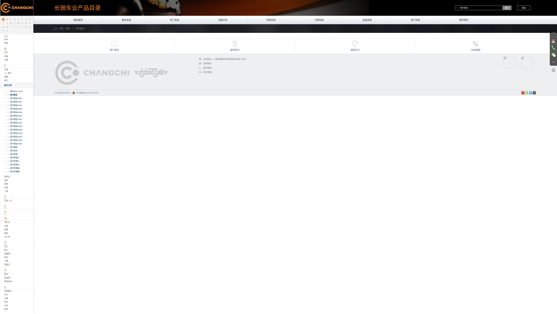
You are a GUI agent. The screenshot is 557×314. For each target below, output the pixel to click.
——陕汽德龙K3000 (13, 112)
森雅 (6, 77)
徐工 (6, 246)
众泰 (6, 298)
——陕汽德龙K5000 (13, 116)
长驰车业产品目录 (77, 8)
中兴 (6, 295)
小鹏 (6, 261)
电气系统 (415, 20)
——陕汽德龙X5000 (13, 140)
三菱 (6, 191)
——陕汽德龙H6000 (13, 109)
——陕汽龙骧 (10, 154)
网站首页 (78, 20)
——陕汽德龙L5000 (13, 123)
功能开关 (222, 20)
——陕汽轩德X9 (11, 165)
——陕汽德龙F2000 (13, 102)
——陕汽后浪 (10, 151)
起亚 (6, 36)
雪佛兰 (7, 264)
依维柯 (7, 278)
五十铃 (7, 237)
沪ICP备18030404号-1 (63, 93)
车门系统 (174, 20)
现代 (6, 257)
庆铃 (6, 39)
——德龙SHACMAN (13, 91)
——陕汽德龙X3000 (13, 137)
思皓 (6, 184)
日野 (6, 60)
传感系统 (271, 20)
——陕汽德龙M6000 (13, 130)
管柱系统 (126, 20)
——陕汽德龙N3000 (13, 133)
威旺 (6, 233)
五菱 (6, 226)
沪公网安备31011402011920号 (87, 93)
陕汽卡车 (8, 85)
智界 (6, 309)
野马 (6, 274)
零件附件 (463, 20)
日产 (6, 52)
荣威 (6, 56)
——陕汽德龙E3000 (13, 98)
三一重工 (8, 73)
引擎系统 (319, 20)
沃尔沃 (7, 222)
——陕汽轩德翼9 (12, 172)
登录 (524, 8)
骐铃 (6, 43)
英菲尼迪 (8, 281)
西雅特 (7, 254)
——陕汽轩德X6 (11, 161)
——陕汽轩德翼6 (12, 168)
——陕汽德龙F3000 (13, 105)
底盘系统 (367, 20)
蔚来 (6, 229)
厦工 (6, 250)
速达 (6, 180)
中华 (6, 305)
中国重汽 (8, 291)
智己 (6, 302)
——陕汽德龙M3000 (13, 126)
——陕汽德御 (10, 147)
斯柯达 (7, 176)
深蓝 (6, 187)
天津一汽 (8, 201)
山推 (6, 69)
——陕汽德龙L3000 (13, 119)
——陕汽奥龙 (10, 95)
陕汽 (6, 80)
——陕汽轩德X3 (11, 158)
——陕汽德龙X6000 (13, 144)
